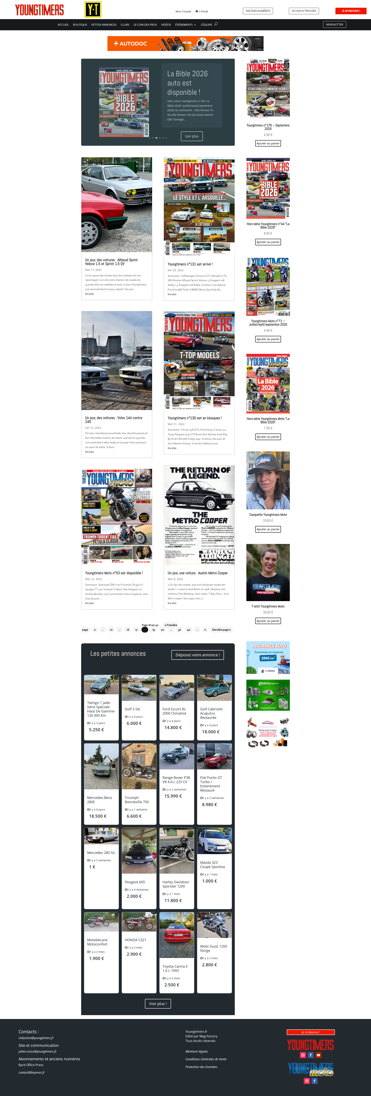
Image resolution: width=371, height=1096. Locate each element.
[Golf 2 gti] (139, 700)
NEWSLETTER (334, 24)
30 (179, 629)
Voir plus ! (158, 1003)
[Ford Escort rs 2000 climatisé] (177, 700)
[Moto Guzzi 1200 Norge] (214, 937)
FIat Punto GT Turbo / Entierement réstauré (211, 784)
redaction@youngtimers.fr (36, 1038)
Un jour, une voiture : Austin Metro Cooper (198, 572)
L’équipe (206, 24)
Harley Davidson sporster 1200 (176, 884)
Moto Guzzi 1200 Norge (213, 948)
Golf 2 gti (132, 709)
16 (128, 629)
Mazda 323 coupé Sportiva (212, 864)
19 (153, 629)
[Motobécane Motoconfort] (101, 930)
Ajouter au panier (268, 621)
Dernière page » (221, 629)
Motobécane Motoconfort (97, 942)
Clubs (125, 24)
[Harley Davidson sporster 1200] (177, 872)
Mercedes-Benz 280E (99, 799)
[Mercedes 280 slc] (101, 843)
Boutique (80, 24)
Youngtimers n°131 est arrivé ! (190, 264)
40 (188, 629)
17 (136, 629)
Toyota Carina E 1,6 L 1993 (175, 968)
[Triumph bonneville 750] (139, 788)
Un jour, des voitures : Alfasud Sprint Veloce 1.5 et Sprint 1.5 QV (111, 261)
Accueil (63, 24)
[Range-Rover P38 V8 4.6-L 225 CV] (177, 768)
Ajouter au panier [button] (268, 143)
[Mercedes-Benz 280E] (101, 788)
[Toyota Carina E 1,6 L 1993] (177, 957)
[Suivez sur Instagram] (303, 1055)
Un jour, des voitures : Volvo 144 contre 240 (113, 419)
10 (111, 629)
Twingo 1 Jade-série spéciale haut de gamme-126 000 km (101, 709)
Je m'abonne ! (311, 1032)
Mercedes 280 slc (101, 852)
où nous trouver (304, 11)
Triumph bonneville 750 (137, 799)
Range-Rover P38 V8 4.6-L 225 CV (176, 779)
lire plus (89, 294)
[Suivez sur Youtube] (318, 1055)
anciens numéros (258, 11)
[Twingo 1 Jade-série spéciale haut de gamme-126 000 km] (101, 693)
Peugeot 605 (135, 882)
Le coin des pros (145, 24)
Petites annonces (104, 24)
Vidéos (166, 24)
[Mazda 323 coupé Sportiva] (214, 853)
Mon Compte (183, 11)
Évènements (184, 24)
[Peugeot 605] (139, 872)
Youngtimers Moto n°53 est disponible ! (114, 572)
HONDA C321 (135, 940)
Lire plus (192, 131)
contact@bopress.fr (32, 1072)
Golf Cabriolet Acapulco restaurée (211, 713)
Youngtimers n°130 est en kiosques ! (195, 417)
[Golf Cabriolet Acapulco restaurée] (214, 700)
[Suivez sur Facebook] (311, 1055)
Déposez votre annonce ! (198, 654)
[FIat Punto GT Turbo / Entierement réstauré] (214, 768)
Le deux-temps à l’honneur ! (191, 82)
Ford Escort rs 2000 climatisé (174, 711)
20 (162, 629)
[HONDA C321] (139, 930)
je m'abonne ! (351, 11)
